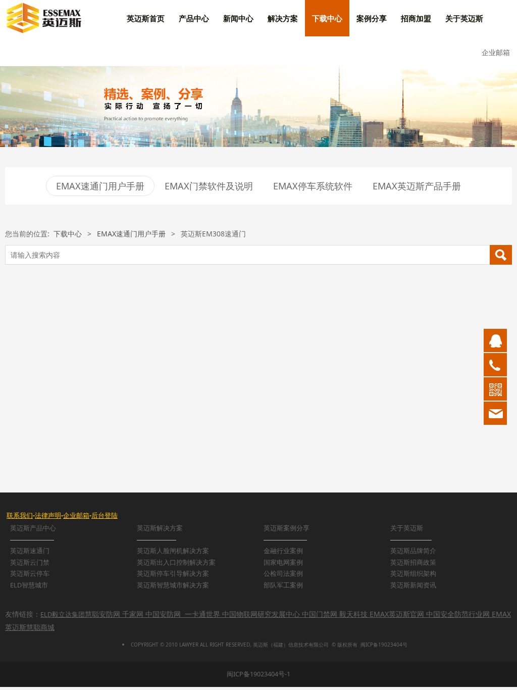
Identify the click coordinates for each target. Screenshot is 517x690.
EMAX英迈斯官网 (397, 614)
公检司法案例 (283, 573)
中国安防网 (163, 614)
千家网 (132, 614)
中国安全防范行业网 (458, 614)
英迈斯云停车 (29, 573)
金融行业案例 (283, 551)
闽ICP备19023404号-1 (258, 674)
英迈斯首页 (146, 18)
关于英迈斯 (464, 18)
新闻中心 (238, 18)
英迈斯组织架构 (413, 573)
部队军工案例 (283, 585)
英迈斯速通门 (29, 551)
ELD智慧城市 (29, 585)
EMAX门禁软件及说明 (209, 186)
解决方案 (283, 18)
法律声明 (48, 515)
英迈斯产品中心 (33, 528)
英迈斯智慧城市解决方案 (173, 585)
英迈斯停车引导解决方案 (173, 573)
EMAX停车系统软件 (312, 186)
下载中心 (327, 18)
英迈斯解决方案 (160, 528)
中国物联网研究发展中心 (261, 614)
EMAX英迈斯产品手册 (417, 186)
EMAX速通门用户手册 (100, 186)
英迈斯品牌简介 (413, 551)
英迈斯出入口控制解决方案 (176, 562)
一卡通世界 (202, 614)
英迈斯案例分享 (286, 528)
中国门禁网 (319, 614)
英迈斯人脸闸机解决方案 (173, 551)
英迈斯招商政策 (413, 562)
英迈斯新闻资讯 (413, 585)
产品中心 (194, 18)
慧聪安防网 (102, 614)
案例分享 (371, 18)
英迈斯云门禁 (29, 562)
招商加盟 (416, 18)
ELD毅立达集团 (62, 614)
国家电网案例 (283, 562)
